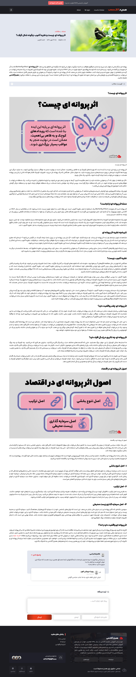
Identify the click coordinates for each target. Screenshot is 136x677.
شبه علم (17, 535)
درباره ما (63, 641)
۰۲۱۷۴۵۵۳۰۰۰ (49, 659)
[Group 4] (117, 10)
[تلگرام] (31, 668)
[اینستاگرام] (22, 668)
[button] (84, 10)
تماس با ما (62, 638)
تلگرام (31, 671)
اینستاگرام (22, 671)
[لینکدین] (13, 668)
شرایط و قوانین (60, 644)
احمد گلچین (41, 40)
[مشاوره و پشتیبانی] (59, 657)
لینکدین (13, 671)
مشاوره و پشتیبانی (50, 656)
